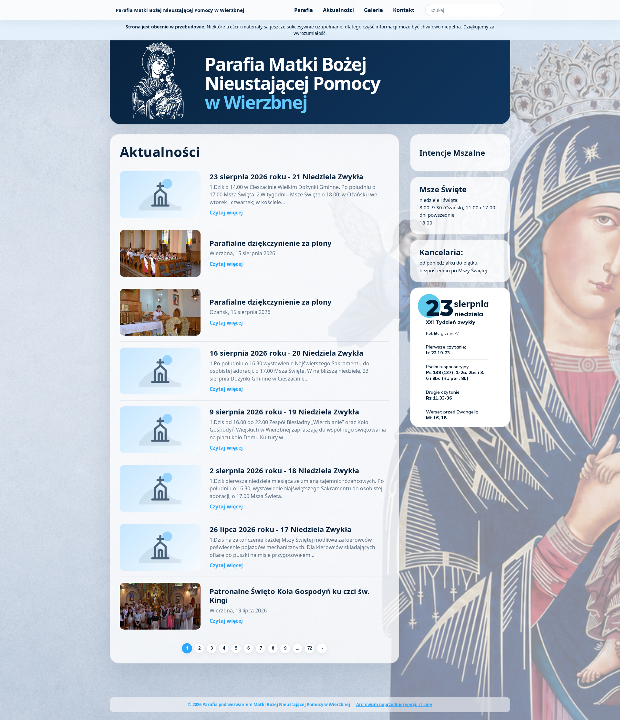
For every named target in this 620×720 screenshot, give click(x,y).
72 (309, 648)
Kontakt (403, 10)
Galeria (373, 10)
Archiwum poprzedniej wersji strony (394, 704)
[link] (254, 194)
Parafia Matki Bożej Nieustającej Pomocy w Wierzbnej (180, 10)
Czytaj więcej (226, 212)
